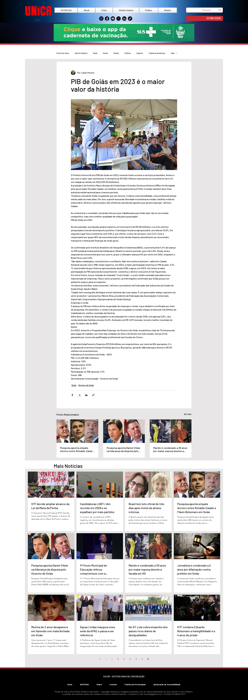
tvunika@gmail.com (153, 694)
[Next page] (142, 659)
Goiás (95, 53)
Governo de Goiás (86, 385)
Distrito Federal (81, 53)
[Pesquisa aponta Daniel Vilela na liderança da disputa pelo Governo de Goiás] (124, 431)
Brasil (105, 53)
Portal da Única (63, 53)
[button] (204, 10)
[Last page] (148, 659)
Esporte (139, 53)
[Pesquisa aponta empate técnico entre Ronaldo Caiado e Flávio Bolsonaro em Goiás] (77, 431)
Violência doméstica (157, 53)
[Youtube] (113, 18)
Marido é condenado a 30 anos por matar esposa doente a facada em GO (170, 449)
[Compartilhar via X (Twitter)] (79, 395)
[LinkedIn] (124, 18)
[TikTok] (130, 18)
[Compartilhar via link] (93, 395)
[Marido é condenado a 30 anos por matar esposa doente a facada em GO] (170, 431)
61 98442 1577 (179, 694)
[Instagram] (101, 18)
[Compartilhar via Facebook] (72, 395)
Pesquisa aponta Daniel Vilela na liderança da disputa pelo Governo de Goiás (123, 449)
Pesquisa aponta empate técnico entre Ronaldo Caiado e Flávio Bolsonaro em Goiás (77, 449)
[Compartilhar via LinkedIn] (86, 395)
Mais (173, 53)
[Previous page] (105, 659)
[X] (118, 18)
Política (128, 53)
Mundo (116, 53)
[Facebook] (107, 18)
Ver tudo (187, 414)
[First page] (99, 659)
